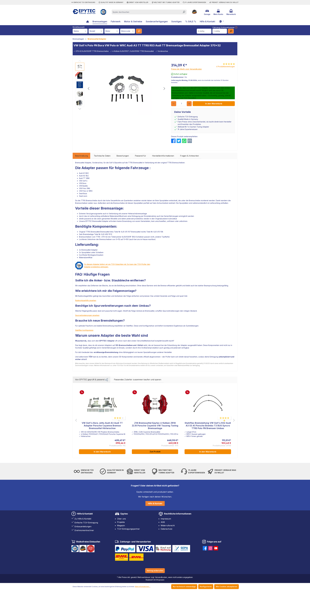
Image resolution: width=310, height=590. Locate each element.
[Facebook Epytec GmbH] (205, 547)
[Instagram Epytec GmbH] (210, 547)
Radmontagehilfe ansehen (85, 300)
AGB (163, 522)
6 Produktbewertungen (225, 66)
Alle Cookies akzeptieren (226, 587)
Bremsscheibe (91, 200)
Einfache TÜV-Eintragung (86, 522)
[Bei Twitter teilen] (179, 141)
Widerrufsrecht (168, 525)
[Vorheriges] (88, 89)
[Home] (87, 22)
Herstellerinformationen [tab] (163, 156)
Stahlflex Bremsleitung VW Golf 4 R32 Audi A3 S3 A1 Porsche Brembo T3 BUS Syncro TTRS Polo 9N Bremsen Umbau (208, 426)
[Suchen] (184, 12)
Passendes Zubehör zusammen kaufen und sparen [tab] (137, 379)
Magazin (121, 525)
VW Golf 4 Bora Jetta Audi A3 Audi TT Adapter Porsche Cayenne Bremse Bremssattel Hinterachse (102, 426)
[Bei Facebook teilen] (173, 141)
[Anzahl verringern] (173, 103)
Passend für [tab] (140, 156)
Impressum (166, 519)
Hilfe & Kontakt (155, 503)
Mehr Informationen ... (142, 586)
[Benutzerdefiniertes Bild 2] (145, 548)
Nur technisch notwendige (184, 587)
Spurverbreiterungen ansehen (87, 315)
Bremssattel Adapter (83, 163)
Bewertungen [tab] (122, 156)
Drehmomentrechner (84, 530)
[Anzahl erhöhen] (189, 103)
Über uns (121, 519)
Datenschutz (166, 529)
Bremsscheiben (178, 163)
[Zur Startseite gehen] (84, 11)
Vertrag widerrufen (155, 571)
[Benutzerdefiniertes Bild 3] (163, 548)
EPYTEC (88, 221)
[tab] (81, 156)
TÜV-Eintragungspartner (128, 529)
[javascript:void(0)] (236, 27)
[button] (106, 379)
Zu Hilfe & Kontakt (82, 519)
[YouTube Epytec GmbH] (216, 547)
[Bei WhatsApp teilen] (184, 141)
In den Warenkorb (213, 103)
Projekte (121, 522)
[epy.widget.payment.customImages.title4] (181, 548)
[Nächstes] (164, 89)
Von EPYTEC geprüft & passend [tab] (90, 379)
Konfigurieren (206, 587)
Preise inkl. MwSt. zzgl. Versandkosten (186, 69)
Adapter (88, 168)
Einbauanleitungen (82, 526)
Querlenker (128, 200)
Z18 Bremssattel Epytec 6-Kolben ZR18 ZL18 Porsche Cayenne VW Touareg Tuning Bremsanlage (155, 426)
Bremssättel (138, 163)
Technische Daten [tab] (102, 156)
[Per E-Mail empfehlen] (189, 141)
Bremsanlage (112, 208)
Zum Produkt (155, 452)
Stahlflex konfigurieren (84, 330)
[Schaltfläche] (221, 21)
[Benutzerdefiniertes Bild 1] (125, 548)
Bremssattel (105, 232)
